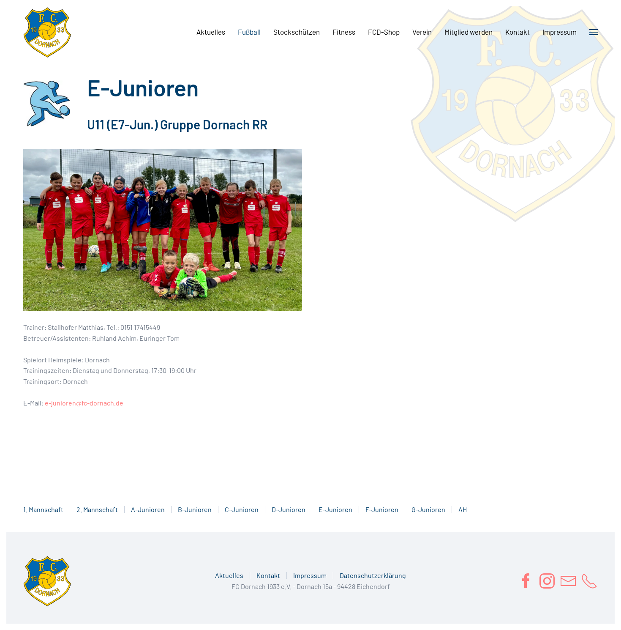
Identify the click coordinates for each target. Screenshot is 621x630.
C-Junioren (242, 509)
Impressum (310, 575)
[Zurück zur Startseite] (47, 32)
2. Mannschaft (97, 509)
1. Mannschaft (43, 509)
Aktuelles (210, 31)
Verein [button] (422, 31)
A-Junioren (148, 509)
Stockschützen (296, 31)
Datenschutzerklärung (373, 575)
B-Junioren (195, 509)
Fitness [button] (343, 31)
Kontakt (517, 31)
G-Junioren (428, 509)
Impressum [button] (559, 31)
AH (462, 509)
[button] (593, 32)
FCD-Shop (384, 31)
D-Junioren (288, 509)
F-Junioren (381, 509)
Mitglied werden (468, 31)
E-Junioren (335, 509)
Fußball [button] (249, 31)
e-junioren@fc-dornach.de (84, 403)
